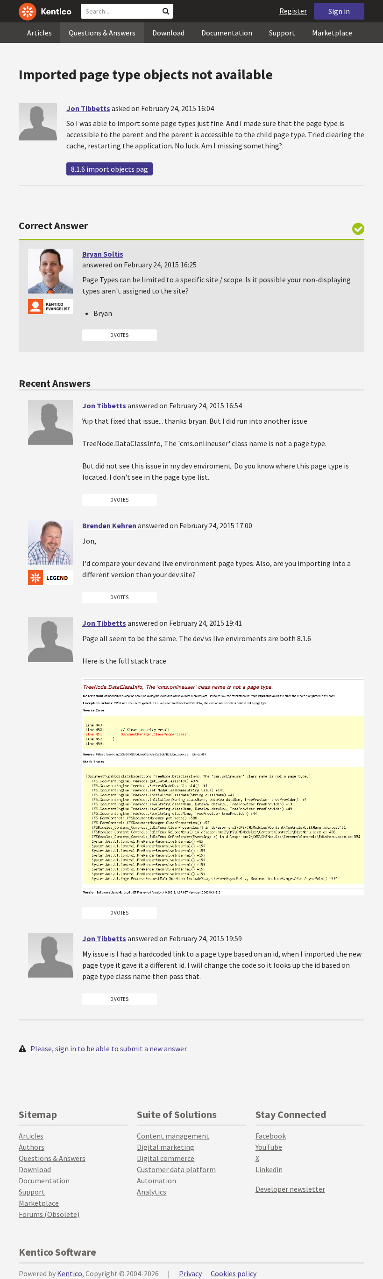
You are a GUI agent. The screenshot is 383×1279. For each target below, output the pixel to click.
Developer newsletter (290, 1189)
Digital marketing (165, 1147)
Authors (31, 1147)
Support (282, 32)
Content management (173, 1135)
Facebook (270, 1135)
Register (293, 10)
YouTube (268, 1147)
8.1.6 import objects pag (109, 169)
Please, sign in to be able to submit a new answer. (109, 1048)
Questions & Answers (102, 32)
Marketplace (332, 32)
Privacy (190, 1273)
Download (168, 32)
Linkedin (269, 1169)
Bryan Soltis (102, 254)
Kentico (69, 1273)
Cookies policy (233, 1273)
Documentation (226, 32)
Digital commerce (165, 1158)
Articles (39, 32)
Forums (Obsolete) (49, 1214)
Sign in (339, 11)
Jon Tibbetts (88, 108)
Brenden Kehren (109, 525)
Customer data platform (176, 1169)
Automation (156, 1180)
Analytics (151, 1191)
